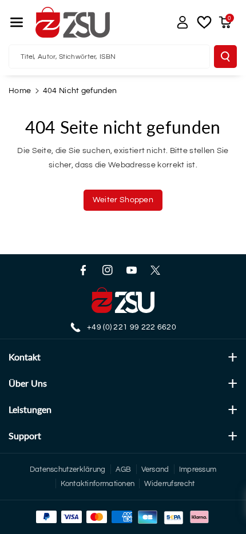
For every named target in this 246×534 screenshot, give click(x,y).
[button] (16, 22)
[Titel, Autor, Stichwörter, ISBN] (225, 56)
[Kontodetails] (182, 22)
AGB (124, 469)
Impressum (198, 469)
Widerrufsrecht (169, 484)
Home (20, 91)
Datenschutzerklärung (68, 469)
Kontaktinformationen (97, 484)
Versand (155, 469)
